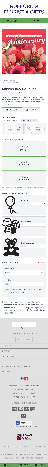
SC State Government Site (35, 454)
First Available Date (29, 120)
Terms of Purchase (24, 458)
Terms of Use (41, 458)
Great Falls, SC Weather (11, 454)
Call (9, 464)
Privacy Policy (7, 458)
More (5, 104)
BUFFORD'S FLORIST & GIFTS (24, 9)
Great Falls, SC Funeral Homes (16, 446)
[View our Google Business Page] (22, 379)
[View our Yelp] (26, 379)
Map (25, 464)
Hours (41, 464)
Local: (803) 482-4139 (24, 397)
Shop (13, 20)
